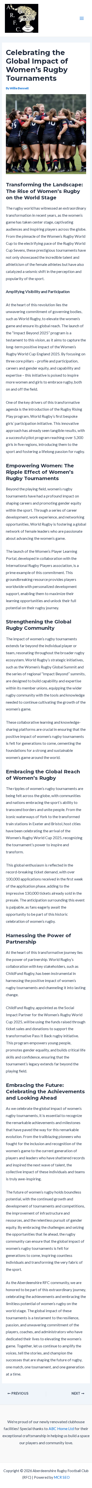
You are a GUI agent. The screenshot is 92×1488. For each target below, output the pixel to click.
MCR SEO (62, 1477)
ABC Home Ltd (61, 1428)
